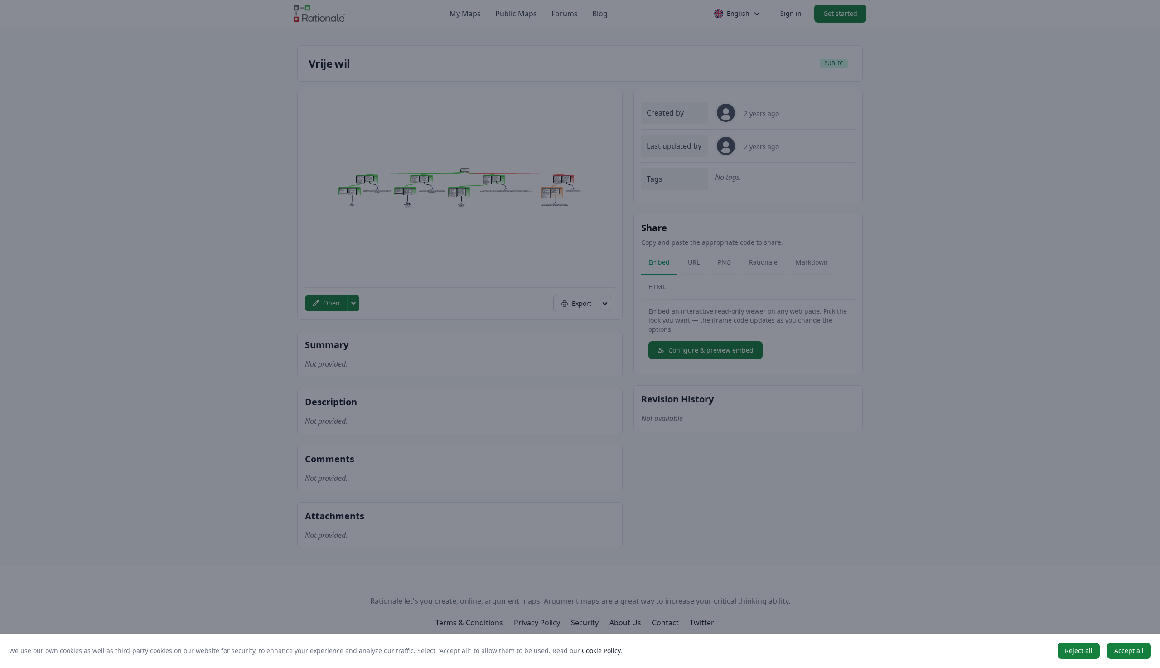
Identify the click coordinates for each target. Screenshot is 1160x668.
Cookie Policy (601, 650)
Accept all (1129, 650)
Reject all (1078, 650)
